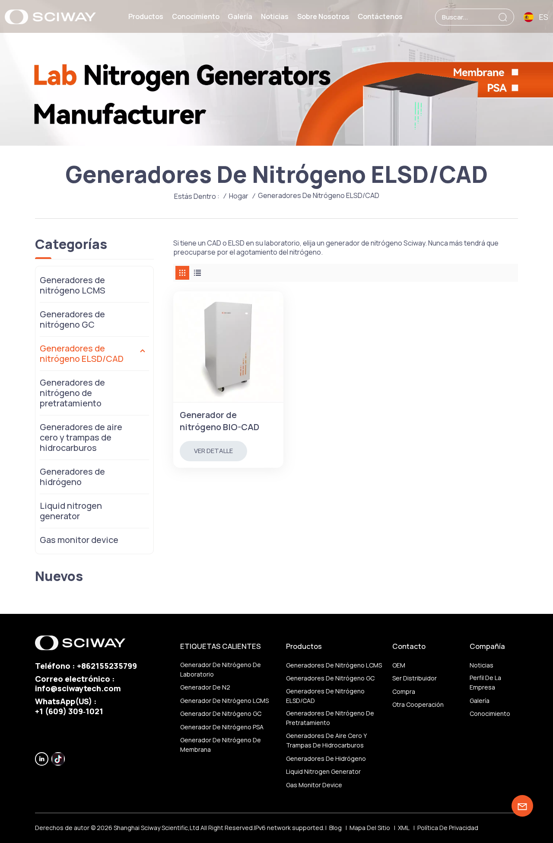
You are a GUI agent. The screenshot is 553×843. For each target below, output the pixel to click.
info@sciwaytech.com (78, 688)
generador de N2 (205, 687)
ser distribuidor (414, 678)
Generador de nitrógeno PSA (222, 727)
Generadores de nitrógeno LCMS (72, 285)
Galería (240, 16)
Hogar (238, 196)
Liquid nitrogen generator (71, 511)
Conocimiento (195, 16)
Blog (335, 828)
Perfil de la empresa (485, 682)
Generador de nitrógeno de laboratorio (220, 669)
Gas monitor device (79, 540)
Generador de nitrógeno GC (220, 713)
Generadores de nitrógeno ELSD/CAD (82, 353)
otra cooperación (418, 704)
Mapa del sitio (370, 828)
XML (404, 828)
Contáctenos (380, 16)
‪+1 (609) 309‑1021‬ (69, 711)
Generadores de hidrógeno (72, 477)
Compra (403, 691)
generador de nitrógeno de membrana (220, 745)
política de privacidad (447, 828)
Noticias (275, 16)
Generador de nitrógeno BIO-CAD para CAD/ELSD (219, 421)
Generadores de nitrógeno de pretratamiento (72, 393)
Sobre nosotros (323, 16)
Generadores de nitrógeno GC (72, 319)
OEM (398, 665)
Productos (145, 16)
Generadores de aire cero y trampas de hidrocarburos (81, 437)
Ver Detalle (213, 450)
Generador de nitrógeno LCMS (224, 700)
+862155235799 (107, 666)
